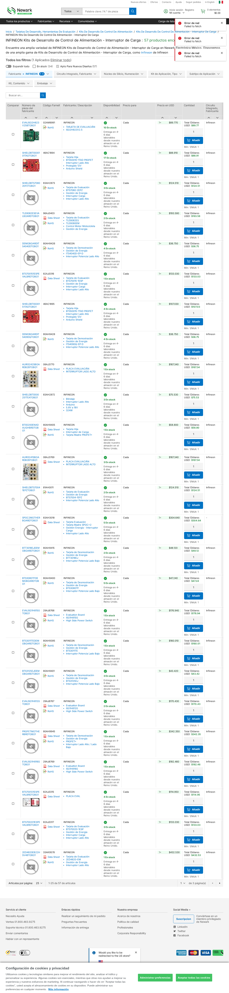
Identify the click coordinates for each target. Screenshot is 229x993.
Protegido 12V (73, 165)
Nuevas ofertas (138, 2)
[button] (19, 21)
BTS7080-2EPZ (74, 190)
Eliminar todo (60, 60)
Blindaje (70, 398)
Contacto (166, 2)
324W (69, 410)
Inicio (9, 31)
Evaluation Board (75, 614)
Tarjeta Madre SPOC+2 (78, 524)
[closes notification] (222, 8)
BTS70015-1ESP (74, 280)
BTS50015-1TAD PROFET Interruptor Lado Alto (79, 312)
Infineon (146, 52)
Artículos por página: (21, 883)
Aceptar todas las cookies (194, 977)
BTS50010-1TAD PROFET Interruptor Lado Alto (79, 161)
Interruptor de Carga (77, 432)
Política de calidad (128, 921)
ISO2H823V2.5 (74, 129)
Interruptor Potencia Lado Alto (82, 256)
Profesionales (125, 927)
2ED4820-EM (73, 859)
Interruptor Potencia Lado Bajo (83, 560)
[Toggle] (8, 66)
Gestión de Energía (76, 193)
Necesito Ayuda (15, 916)
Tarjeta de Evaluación (77, 187)
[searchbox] (105, 11)
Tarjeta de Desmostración (80, 552)
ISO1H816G (72, 768)
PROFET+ (71, 741)
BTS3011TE (72, 650)
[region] (114, 978)
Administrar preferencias (155, 977)
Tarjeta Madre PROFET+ (79, 434)
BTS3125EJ (72, 680)
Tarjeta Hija (72, 157)
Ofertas (154, 2)
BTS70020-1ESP (75, 829)
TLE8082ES (72, 220)
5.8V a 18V (72, 407)
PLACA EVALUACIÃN (77, 368)
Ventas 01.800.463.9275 (20, 921)
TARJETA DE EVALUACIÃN (80, 126)
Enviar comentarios (17, 933)
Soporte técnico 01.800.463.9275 (26, 927)
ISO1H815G (72, 617)
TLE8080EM (72, 223)
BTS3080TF (72, 588)
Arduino (70, 404)
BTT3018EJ (72, 557)
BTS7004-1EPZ (74, 497)
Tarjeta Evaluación (76, 521)
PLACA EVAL (73, 796)
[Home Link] (19, 11)
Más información (58, 989)
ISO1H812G (72, 708)
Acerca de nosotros (128, 916)
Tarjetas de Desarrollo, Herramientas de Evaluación (45, 31)
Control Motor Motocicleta (80, 226)
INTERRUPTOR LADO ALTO (81, 371)
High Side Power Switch (79, 620)
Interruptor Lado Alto (77, 198)
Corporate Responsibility (131, 933)
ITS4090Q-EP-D (74, 344)
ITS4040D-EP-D (74, 253)
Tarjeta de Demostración (79, 247)
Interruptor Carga (75, 195)
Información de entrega (75, 927)
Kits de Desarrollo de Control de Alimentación (105, 31)
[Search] (132, 11)
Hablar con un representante (22, 938)
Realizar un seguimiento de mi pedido (83, 916)
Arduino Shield (74, 168)
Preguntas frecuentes (74, 921)
